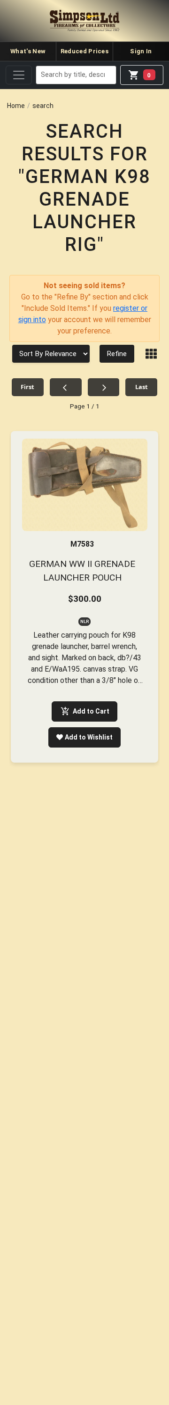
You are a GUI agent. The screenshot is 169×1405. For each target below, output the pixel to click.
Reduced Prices (84, 51)
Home (16, 105)
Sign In (141, 51)
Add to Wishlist (89, 737)
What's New (28, 51)
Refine (117, 353)
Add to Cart (91, 711)
